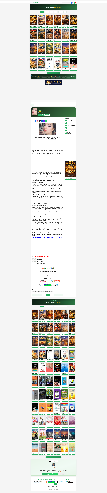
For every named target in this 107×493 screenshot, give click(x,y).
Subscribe (47, 114)
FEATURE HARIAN (35, 145)
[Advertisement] (53, 93)
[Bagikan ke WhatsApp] (46, 121)
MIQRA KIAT (39, 291)
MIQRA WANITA (50, 291)
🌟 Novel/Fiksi (60, 306)
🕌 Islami (65, 306)
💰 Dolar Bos (40, 76)
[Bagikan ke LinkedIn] (42, 121)
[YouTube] (75, 3)
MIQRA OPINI (42, 291)
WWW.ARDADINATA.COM (42, 479)
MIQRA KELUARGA (34, 291)
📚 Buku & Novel (35, 76)
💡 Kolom (52, 76)
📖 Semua (42, 306)
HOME (38, 479)
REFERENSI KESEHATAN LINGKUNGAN (56, 479)
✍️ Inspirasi (44, 76)
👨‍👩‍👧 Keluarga (55, 306)
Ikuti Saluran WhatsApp (53, 473)
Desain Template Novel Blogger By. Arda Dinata (54, 489)
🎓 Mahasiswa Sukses (66, 76)
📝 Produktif (72, 76)
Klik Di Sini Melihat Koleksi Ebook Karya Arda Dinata (47, 271)
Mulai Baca (41, 114)
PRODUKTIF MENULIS (63, 479)
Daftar (55, 484)
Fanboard (60, 473)
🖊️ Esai (49, 76)
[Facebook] (71, 3)
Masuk (51, 484)
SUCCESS (56, 486)
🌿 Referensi (61, 76)
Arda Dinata (34, 234)
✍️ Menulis (51, 306)
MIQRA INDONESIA (67, 479)
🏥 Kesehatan (46, 306)
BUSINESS (52, 486)
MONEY (54, 486)
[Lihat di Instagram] (38, 121)
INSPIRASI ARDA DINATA (47, 479)
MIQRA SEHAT (46, 291)
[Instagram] (73, 3)
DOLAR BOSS (49, 486)
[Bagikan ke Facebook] (36, 121)
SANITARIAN (51, 479)
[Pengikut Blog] (64, 474)
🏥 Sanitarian (56, 76)
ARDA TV (58, 486)
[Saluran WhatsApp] (74, 3)
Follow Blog (45, 473)
